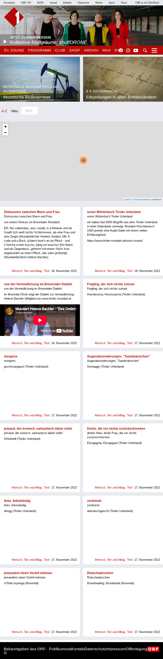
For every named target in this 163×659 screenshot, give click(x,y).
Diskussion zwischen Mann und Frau (32, 212)
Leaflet (127, 199)
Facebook (121, 50)
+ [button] (5, 126)
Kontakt (77, 649)
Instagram (128, 51)
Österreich (83, 2)
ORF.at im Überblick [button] (147, 2)
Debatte (67, 2)
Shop (74, 50)
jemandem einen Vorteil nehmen (28, 573)
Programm (39, 50)
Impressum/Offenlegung (126, 649)
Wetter (99, 2)
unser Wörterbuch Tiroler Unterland (114, 212)
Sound (53, 2)
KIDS (40, 2)
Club (60, 50)
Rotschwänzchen (100, 573)
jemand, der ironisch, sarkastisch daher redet (38, 428)
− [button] (5, 132)
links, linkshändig (17, 500)
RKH (107, 50)
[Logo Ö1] (14, 17)
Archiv (91, 50)
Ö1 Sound (14, 50)
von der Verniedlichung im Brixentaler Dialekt (38, 284)
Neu (14, 111)
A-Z (4, 111)
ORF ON (26, 2)
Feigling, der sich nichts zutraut (110, 284)
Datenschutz (95, 649)
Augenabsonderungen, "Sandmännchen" (118, 356)
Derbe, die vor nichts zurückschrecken (116, 428)
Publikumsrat (60, 649)
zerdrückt (94, 500)
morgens (10, 356)
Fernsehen (9, 2)
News (124, 2)
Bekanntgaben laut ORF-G (25, 651)
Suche (145, 51)
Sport (112, 2)
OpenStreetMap (142, 199)
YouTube (135, 51)
